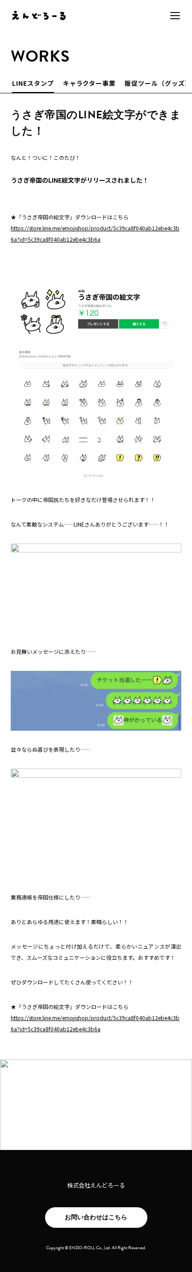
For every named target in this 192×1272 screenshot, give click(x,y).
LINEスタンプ (33, 83)
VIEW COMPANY (96, 1121)
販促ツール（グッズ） (158, 83)
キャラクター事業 (89, 83)
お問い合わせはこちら (96, 1217)
